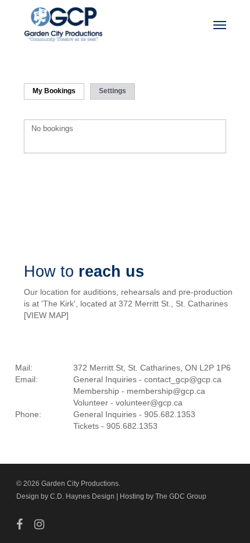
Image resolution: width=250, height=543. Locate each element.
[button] (219, 24)
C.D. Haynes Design (82, 496)
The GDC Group (180, 496)
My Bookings (54, 91)
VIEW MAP (46, 315)
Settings (112, 91)
